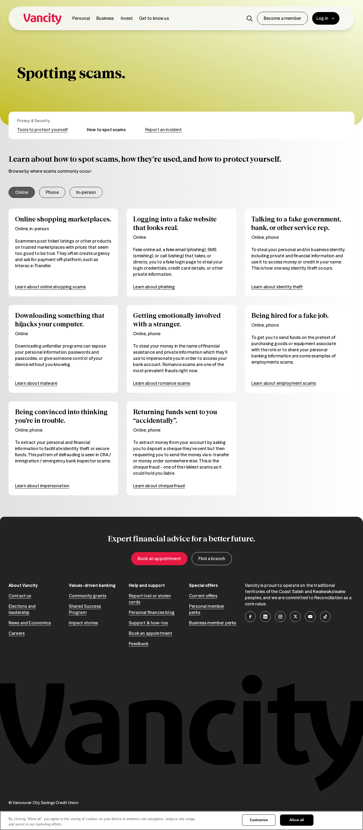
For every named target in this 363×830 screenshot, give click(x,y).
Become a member (282, 18)
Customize (259, 820)
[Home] (43, 18)
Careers (17, 633)
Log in (322, 18)
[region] (181, 820)
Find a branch (211, 558)
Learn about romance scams (161, 383)
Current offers (203, 595)
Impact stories (83, 622)
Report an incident (163, 129)
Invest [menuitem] (127, 18)
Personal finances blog (152, 612)
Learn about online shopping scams (50, 286)
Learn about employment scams (283, 383)
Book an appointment (159, 558)
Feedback (138, 643)
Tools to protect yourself (42, 129)
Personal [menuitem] (81, 18)
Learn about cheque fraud (159, 485)
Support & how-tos (148, 622)
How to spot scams (106, 129)
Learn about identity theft (277, 286)
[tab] (22, 192)
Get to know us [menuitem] (154, 18)
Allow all (296, 820)
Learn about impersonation (42, 485)
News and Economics (30, 622)
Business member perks (212, 622)
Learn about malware (36, 383)
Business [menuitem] (105, 18)
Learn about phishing (154, 286)
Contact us (20, 595)
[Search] (249, 18)
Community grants (88, 595)
